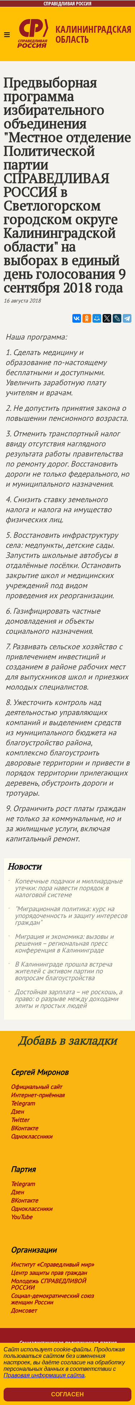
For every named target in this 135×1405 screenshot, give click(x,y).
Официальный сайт (36, 1086)
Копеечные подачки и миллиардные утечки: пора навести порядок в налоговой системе (65, 888)
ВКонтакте (24, 1128)
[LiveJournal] (117, 318)
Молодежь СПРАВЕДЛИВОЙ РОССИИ (48, 1284)
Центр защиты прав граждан (49, 1272)
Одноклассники (31, 1136)
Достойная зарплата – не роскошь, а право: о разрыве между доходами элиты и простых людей (65, 999)
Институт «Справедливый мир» (52, 1264)
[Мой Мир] (97, 318)
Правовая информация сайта (44, 1375)
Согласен (67, 1394)
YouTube (21, 1217)
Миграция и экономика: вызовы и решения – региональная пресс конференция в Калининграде (60, 943)
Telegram (23, 1103)
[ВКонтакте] (76, 318)
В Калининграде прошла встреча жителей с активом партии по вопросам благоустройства (60, 971)
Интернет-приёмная (37, 1095)
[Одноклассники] (86, 318)
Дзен (17, 1111)
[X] (107, 318)
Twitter (20, 1120)
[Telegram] (127, 318)
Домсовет (24, 1310)
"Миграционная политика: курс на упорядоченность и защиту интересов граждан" (67, 916)
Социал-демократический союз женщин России (52, 1298)
